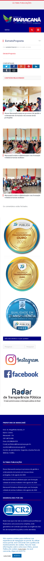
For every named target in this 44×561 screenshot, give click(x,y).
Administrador (11, 47)
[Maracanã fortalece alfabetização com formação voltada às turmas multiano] (22, 141)
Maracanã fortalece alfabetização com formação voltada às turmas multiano (22, 5)
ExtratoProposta (9, 53)
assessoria (19, 524)
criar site (17, 521)
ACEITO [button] (17, 555)
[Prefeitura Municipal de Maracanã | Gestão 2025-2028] (22, 18)
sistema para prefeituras (32, 521)
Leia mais (22, 549)
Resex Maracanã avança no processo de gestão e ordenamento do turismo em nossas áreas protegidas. (23, 115)
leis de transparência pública (13, 529)
